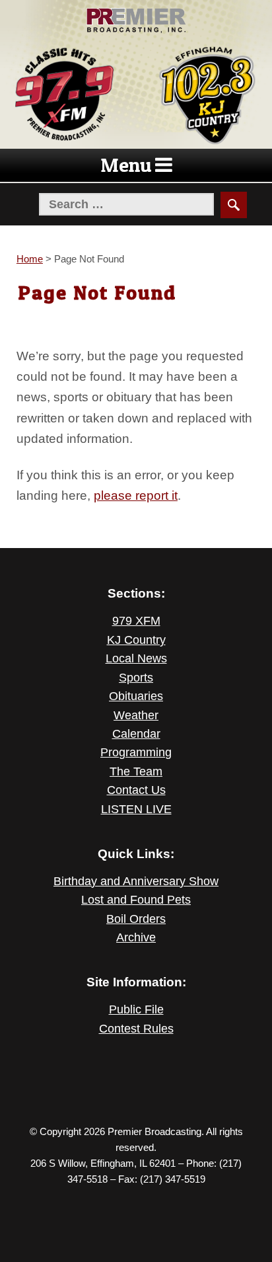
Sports (136, 677)
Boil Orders (136, 919)
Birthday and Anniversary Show (136, 881)
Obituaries (136, 696)
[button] (126, 165)
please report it (136, 495)
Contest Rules (136, 1028)
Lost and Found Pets (136, 899)
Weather (136, 715)
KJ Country (136, 640)
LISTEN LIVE (136, 809)
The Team (136, 771)
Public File (136, 1009)
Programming (136, 752)
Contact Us (136, 790)
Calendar (136, 733)
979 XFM (136, 620)
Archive (136, 937)
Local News (136, 658)
